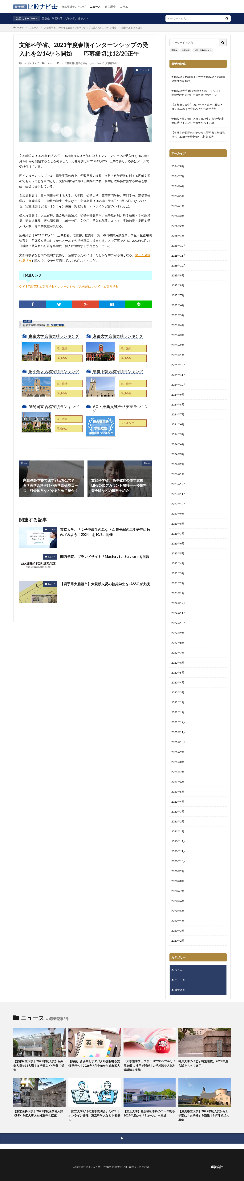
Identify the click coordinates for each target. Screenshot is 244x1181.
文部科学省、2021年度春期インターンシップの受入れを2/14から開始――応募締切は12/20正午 (93, 27)
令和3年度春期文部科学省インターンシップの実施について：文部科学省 (69, 286)
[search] (227, 18)
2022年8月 (177, 642)
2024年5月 (177, 434)
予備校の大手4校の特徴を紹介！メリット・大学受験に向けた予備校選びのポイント (197, 92)
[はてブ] (112, 304)
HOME (20, 27)
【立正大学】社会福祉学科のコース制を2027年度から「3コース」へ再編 (149, 1113)
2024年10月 (178, 384)
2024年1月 (177, 474)
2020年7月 (177, 891)
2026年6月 (177, 186)
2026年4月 (177, 206)
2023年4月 (177, 563)
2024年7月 (177, 414)
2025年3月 (177, 335)
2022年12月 (178, 603)
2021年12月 (178, 722)
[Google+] (85, 304)
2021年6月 (177, 781)
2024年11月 (178, 374)
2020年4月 (177, 920)
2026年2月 (177, 225)
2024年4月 (177, 444)
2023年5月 (177, 553)
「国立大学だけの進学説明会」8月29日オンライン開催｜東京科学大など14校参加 (94, 1115)
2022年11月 (178, 613)
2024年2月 (177, 464)
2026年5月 (177, 196)
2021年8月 (177, 761)
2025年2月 (177, 345)
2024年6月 (177, 424)
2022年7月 (177, 652)
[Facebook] (32, 304)
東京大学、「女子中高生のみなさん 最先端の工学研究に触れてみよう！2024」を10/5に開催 (105, 532)
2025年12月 (178, 245)
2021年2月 (177, 821)
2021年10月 (178, 742)
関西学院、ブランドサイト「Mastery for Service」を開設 (105, 556)
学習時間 (57, 18)
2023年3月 (177, 573)
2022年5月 (177, 672)
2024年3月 (177, 454)
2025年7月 (177, 295)
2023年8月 (177, 523)
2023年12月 (178, 483)
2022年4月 (177, 682)
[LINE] (138, 304)
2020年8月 (177, 881)
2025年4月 (177, 325)
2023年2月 (177, 583)
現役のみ (62, 358)
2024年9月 (177, 394)
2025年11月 (178, 255)
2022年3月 (177, 692)
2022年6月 (177, 662)
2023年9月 (177, 513)
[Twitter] (59, 304)
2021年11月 (178, 732)
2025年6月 (177, 305)
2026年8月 (177, 166)
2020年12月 (178, 841)
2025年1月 (177, 354)
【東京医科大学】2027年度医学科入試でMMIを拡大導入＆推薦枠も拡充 (38, 1113)
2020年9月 (177, 871)
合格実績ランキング (74, 6)
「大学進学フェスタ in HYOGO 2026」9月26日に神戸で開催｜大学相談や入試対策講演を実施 (150, 1065)
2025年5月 (177, 315)
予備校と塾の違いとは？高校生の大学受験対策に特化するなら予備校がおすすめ (198, 120)
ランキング (127, 423)
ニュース (95, 6)
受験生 (46, 18)
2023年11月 (178, 493)
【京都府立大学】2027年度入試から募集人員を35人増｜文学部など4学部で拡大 (197, 106)
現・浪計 (62, 348)
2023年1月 (177, 593)
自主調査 (110, 6)
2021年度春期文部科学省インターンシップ (81, 63)
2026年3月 (177, 215)
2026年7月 (177, 176)
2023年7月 (177, 533)
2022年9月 (177, 632)
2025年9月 (177, 275)
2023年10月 (178, 503)
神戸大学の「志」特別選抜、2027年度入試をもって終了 (203, 1063)
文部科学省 (111, 63)
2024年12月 (178, 364)
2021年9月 (177, 752)
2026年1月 (177, 235)
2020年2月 (177, 940)
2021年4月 (177, 801)
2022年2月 (177, 702)
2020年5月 (177, 910)
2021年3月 (177, 811)
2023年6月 (177, 543)
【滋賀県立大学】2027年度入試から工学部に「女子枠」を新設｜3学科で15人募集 (203, 1115)
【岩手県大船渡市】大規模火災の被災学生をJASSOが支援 (105, 584)
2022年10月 (178, 622)
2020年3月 (177, 930)
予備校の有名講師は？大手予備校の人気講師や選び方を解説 (198, 78)
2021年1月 (177, 831)
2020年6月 (177, 900)
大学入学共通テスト (76, 18)
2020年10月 (178, 861)
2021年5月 (177, 791)
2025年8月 (177, 285)
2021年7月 (177, 771)
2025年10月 (178, 265)
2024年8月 (177, 404)
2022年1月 (177, 712)
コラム (124, 6)
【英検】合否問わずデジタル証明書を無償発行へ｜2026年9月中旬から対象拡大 (198, 134)
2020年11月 (178, 851)
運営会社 (217, 1167)
